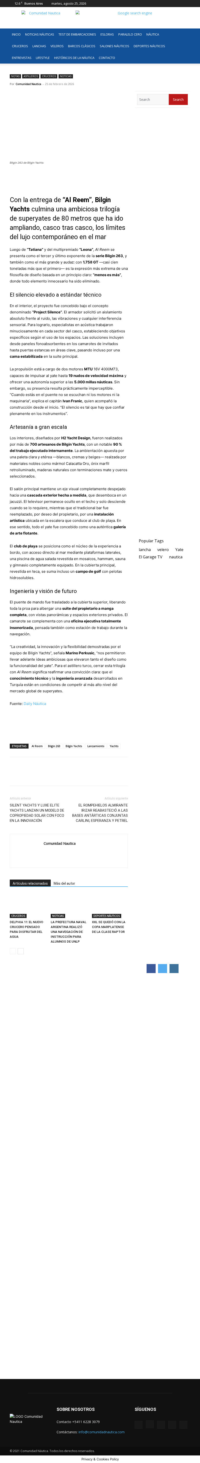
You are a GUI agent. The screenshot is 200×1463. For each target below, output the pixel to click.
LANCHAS (39, 46)
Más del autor (64, 883)
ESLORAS (107, 34)
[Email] (59, 775)
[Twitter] (178, 3)
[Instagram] (162, 3)
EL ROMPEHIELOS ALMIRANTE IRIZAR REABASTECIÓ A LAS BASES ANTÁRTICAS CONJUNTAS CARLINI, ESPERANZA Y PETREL (100, 813)
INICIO (16, 34)
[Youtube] (186, 3)
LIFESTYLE (43, 58)
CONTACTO (107, 58)
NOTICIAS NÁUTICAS (39, 34)
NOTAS (15, 76)
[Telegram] (48, 775)
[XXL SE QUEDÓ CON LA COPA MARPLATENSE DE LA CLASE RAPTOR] (110, 905)
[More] (71, 775)
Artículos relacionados (30, 883)
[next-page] (21, 951)
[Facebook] (154, 3)
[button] (184, 34)
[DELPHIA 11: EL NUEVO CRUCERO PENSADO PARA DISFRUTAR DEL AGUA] (28, 905)
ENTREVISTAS (21, 58)
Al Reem (37, 746)
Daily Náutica (35, 703)
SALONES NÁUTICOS (114, 46)
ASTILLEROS (31, 76)
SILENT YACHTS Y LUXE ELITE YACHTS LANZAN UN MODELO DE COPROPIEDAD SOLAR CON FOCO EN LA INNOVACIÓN (37, 813)
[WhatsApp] (37, 775)
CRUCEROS (20, 46)
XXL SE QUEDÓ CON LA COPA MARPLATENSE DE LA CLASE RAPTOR (108, 927)
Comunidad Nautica (28, 84)
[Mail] (170, 3)
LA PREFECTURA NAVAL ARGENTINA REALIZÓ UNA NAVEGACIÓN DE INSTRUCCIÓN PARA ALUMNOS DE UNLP (68, 931)
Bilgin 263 (54, 746)
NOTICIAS (65, 76)
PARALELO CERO (130, 34)
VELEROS (57, 46)
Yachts (114, 746)
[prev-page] (13, 951)
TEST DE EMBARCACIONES (77, 34)
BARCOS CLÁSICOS (81, 46)
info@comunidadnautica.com (102, 1432)
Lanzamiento (95, 746)
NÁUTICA (152, 34)
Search (178, 99)
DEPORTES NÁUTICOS (149, 46)
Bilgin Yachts (74, 746)
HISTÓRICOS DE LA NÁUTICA (74, 58)
